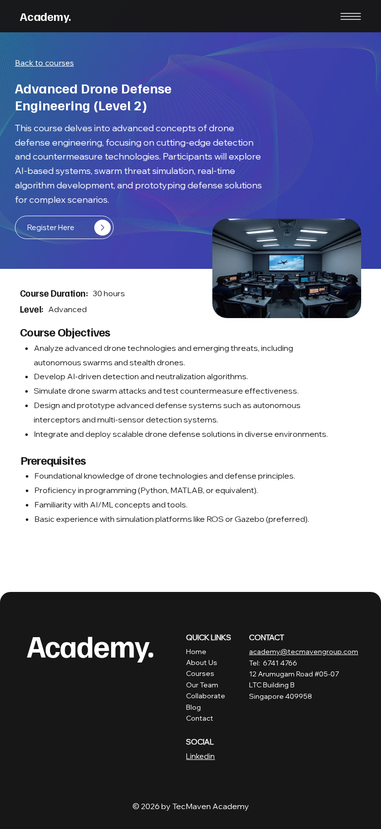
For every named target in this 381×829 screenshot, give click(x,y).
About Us (201, 662)
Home (196, 651)
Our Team (202, 684)
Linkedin (200, 756)
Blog (193, 707)
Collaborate (205, 695)
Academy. (45, 15)
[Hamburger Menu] (350, 16)
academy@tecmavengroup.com (303, 651)
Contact (199, 718)
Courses (200, 673)
